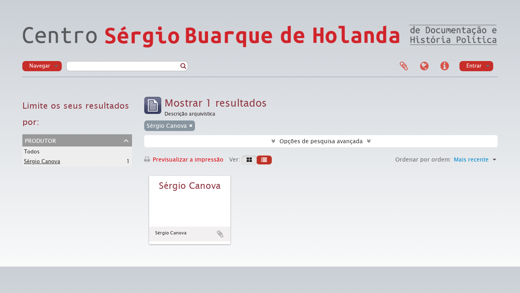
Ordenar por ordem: (423, 159)
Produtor (40, 140)
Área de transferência (404, 66)
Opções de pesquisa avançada (321, 141)
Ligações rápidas (444, 66)
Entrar (473, 66)
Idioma (424, 66)
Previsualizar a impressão (187, 159)
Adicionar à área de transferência (220, 234)
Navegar (39, 66)
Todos (32, 152)
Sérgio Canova (42, 161)
